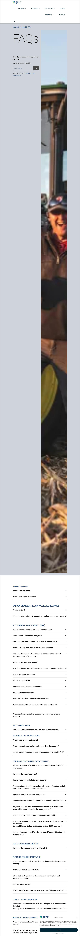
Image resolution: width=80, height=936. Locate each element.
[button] (77, 917)
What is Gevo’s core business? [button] (24, 597)
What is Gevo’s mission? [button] (22, 591)
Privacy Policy (56, 933)
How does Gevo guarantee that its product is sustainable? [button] (35, 815)
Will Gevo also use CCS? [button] (22, 884)
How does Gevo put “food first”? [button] (25, 774)
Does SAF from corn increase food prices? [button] (29, 795)
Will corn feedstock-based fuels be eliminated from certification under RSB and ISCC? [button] (39, 833)
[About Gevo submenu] (54, 14)
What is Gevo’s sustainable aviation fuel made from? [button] (32, 630)
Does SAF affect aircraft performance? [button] (27, 687)
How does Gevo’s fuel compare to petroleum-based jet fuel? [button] (35, 642)
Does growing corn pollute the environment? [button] (29, 780)
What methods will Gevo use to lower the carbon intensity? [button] (35, 705)
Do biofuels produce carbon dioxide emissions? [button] (31, 699)
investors (28, 73)
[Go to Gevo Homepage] (17, 2)
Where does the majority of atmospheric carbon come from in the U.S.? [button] (40, 616)
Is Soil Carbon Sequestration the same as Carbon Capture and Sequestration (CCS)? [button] (36, 877)
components (17, 75)
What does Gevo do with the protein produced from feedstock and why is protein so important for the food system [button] (39, 787)
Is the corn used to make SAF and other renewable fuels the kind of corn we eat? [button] (38, 767)
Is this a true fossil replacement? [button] (25, 662)
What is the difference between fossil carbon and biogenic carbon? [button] (38, 890)
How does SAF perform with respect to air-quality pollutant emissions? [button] (40, 668)
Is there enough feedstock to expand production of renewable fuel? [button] (38, 752)
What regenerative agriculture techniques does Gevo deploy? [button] (36, 746)
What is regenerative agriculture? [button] (25, 740)
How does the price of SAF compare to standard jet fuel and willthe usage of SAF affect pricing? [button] (37, 655)
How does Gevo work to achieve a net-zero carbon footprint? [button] (36, 730)
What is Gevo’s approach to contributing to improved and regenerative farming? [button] (39, 862)
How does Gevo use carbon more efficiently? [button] (30, 848)
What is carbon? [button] (19, 610)
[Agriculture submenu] (40, 8)
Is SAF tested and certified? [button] (23, 693)
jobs (33, 73)
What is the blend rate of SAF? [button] (24, 674)
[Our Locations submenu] (55, 8)
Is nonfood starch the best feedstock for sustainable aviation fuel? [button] (38, 801)
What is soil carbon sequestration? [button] (26, 870)
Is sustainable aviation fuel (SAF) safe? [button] (27, 636)
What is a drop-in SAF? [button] (21, 681)
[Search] (36, 68)
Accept (58, 930)
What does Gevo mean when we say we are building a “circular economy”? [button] (36, 715)
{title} (60, 933)
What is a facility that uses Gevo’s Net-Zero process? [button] (33, 648)
